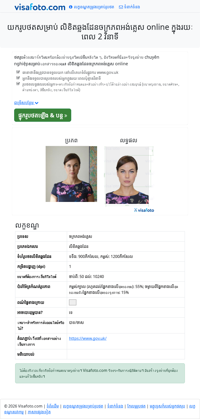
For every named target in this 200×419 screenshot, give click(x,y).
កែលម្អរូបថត (136, 406)
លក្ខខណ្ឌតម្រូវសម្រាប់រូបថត (83, 406)
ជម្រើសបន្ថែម (24, 102)
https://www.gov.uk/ (88, 338)
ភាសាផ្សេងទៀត (39, 412)
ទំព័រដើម (53, 406)
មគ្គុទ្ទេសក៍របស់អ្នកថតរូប (167, 406)
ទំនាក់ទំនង (115, 406)
